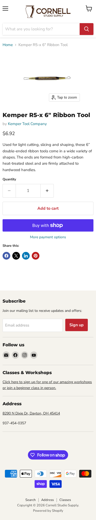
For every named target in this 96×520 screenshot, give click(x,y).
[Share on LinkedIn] (26, 256)
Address (47, 500)
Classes (65, 500)
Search (30, 500)
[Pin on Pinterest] (35, 256)
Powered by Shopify (48, 510)
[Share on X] (16, 256)
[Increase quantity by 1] (47, 190)
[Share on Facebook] (6, 256)
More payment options (48, 237)
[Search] (86, 29)
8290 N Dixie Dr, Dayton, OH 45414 (31, 413)
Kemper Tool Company (27, 123)
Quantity (9, 179)
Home (8, 45)
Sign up (76, 325)
